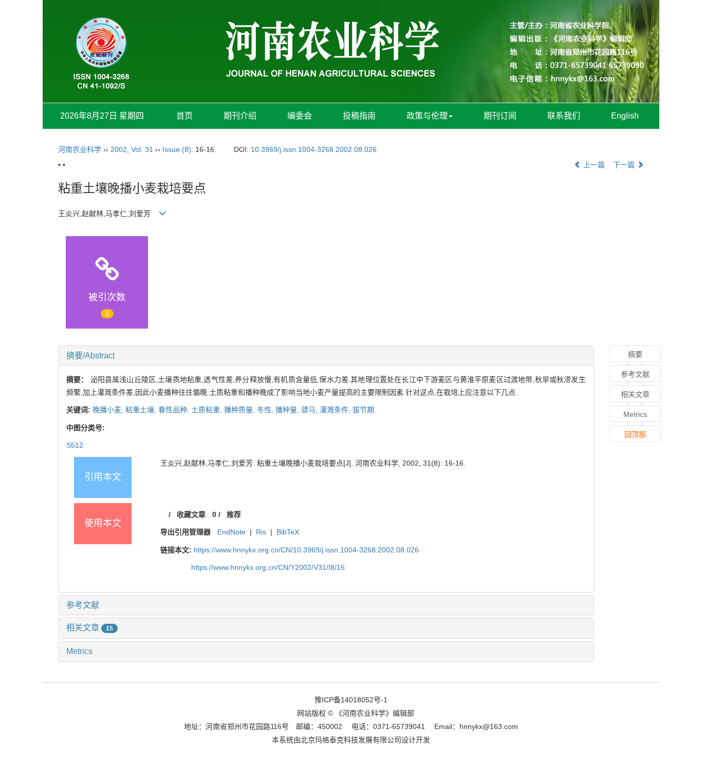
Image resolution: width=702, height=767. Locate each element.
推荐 (234, 514)
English (625, 115)
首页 (184, 115)
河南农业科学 (79, 149)
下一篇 (625, 165)
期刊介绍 (240, 115)
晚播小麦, (109, 410)
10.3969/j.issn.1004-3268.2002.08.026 (314, 149)
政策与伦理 (427, 115)
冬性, (266, 410)
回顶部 (635, 434)
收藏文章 (191, 514)
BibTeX (287, 532)
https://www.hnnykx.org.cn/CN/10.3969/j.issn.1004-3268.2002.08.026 (306, 550)
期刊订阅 (500, 115)
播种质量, (240, 410)
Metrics (79, 651)
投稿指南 (359, 115)
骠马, (310, 410)
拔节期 (363, 410)
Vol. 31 (142, 149)
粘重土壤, (141, 410)
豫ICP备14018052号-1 (351, 700)
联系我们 (563, 115)
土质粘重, (207, 410)
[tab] (326, 356)
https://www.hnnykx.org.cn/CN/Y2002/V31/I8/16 (268, 567)
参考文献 (82, 605)
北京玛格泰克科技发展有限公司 (351, 740)
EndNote (231, 532)
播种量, (288, 410)
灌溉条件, (336, 410)
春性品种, (174, 410)
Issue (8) (176, 149)
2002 (118, 149)
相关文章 (89, 627)
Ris (261, 532)
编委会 (299, 115)
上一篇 (593, 165)
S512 (74, 445)
